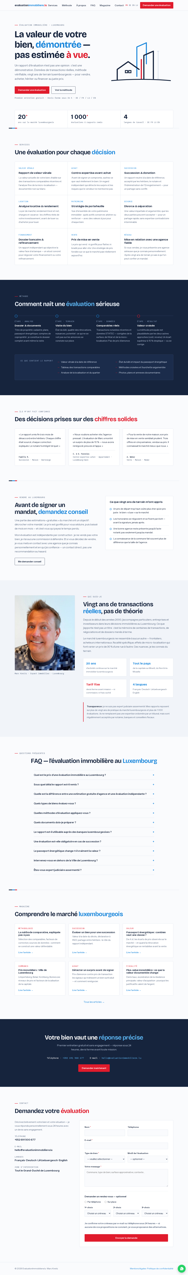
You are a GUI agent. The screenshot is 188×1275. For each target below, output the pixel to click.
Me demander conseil (29, 561)
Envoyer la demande (126, 1238)
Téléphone (133, 1127)
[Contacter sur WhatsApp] (182, 1269)
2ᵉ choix (117, 1207)
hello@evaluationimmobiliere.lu (121, 1058)
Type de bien (92, 1153)
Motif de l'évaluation (138, 1153)
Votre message (93, 1166)
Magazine (105, 5)
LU (137, 5)
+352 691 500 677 (73, 1058)
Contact (119, 5)
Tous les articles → (94, 1001)
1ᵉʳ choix (89, 1207)
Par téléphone (94, 1202)
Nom (88, 1127)
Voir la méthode (63, 90)
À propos (81, 5)
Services (52, 5)
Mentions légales (138, 1268)
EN (133, 5)
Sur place (112, 1202)
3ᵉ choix (146, 1207)
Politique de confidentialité (160, 1268)
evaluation (31, 5)
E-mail (89, 1140)
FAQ (93, 5)
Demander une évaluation (157, 5)
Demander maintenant (94, 1068)
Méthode (67, 5)
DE (130, 5)
